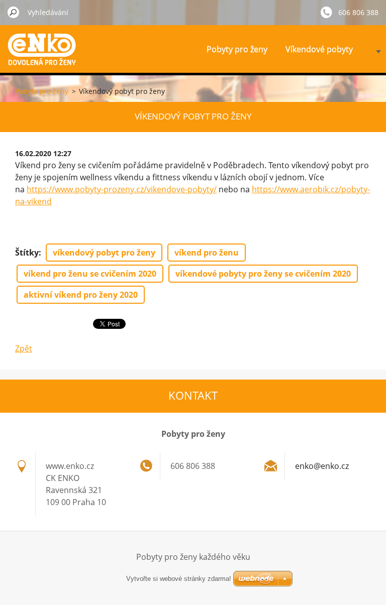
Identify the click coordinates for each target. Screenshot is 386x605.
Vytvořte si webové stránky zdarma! (178, 578)
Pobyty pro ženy (237, 49)
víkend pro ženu (206, 252)
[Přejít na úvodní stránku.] (45, 57)
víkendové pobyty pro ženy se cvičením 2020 (263, 273)
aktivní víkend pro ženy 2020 (81, 294)
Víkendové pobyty (319, 49)
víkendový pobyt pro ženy (104, 252)
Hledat (14, 12)
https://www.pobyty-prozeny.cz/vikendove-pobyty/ (122, 189)
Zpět (23, 348)
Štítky (27, 252)
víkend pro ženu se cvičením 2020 (90, 273)
